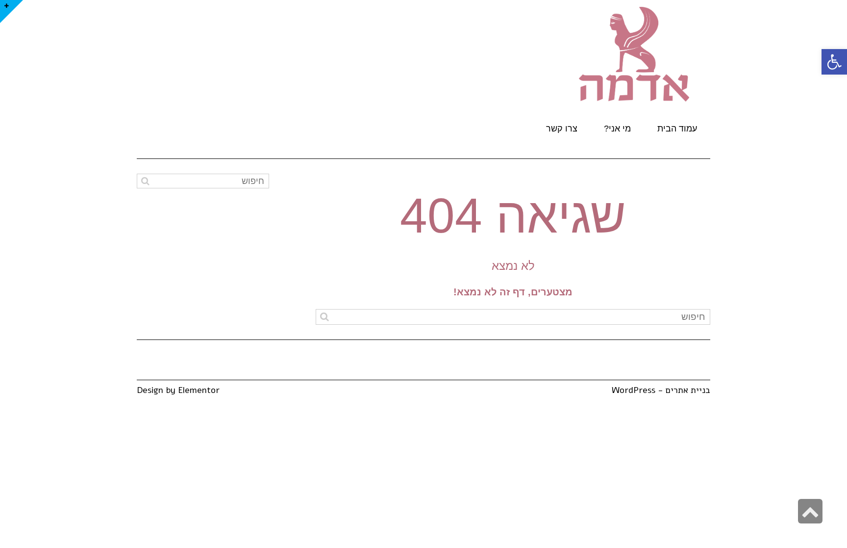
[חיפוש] (324, 317)
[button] (834, 62)
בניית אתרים (688, 390)
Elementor (199, 390)
